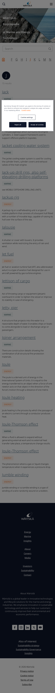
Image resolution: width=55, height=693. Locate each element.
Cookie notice (25, 110)
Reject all (18, 125)
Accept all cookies (37, 125)
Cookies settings (27, 117)
